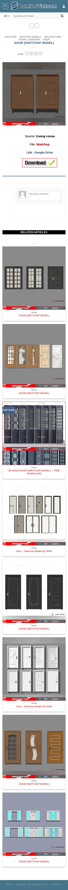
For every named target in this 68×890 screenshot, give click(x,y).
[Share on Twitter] (32, 53)
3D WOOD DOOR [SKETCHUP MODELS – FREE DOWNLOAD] (34, 472)
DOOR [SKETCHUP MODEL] (34, 315)
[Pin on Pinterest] (36, 53)
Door (46, 39)
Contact (57, 884)
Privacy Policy (41, 884)
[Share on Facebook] (27, 53)
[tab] (34, 177)
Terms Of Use (23, 884)
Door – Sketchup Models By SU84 (34, 551)
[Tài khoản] (64, 6)
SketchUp (10, 37)
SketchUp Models (30, 37)
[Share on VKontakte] (40, 53)
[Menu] (5, 6)
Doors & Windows (29, 39)
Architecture (52, 37)
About (9, 884)
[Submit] (62, 16)
